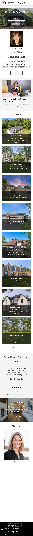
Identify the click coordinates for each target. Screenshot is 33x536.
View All (16, 347)
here (5, 534)
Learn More (16, 73)
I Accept (26, 529)
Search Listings (16, 18)
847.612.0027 (27, 7)
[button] (31, 529)
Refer (20, 48)
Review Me (13, 48)
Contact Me (16, 23)
